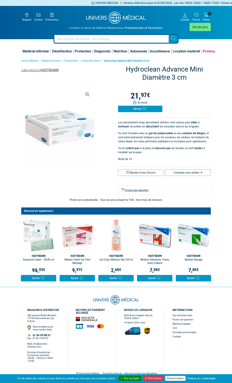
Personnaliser (175, 378)
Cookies (177, 336)
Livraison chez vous (134, 322)
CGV (175, 328)
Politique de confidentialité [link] (201, 378)
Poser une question (183, 319)
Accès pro (200, 27)
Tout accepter (131, 378)
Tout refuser (154, 378)
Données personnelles (184, 332)
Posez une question (136, 190)
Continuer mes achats (187, 172)
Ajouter (36, 278)
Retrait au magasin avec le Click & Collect (138, 317)
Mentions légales (182, 323)
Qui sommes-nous (182, 315)
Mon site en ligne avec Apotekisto (140, 373)
